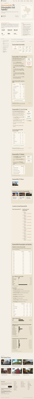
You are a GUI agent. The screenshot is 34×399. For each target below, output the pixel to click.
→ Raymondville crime (24, 16)
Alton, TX (24, 223)
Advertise (29, 387)
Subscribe (10, 386)
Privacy (29, 388)
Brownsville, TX (25, 229)
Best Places (15, 382)
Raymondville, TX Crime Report (19, 57)
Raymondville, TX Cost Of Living (19, 109)
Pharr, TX (24, 226)
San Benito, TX (25, 235)
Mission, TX (25, 232)
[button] (22, 41)
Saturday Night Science (9, 391)
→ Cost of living (23, 17)
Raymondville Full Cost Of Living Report (18, 145)
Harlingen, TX (25, 238)
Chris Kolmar (4, 16)
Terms (28, 389)
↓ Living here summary (24, 15)
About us (29, 382)
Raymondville (19, 132)
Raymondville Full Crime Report (18, 100)
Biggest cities (22, 382)
